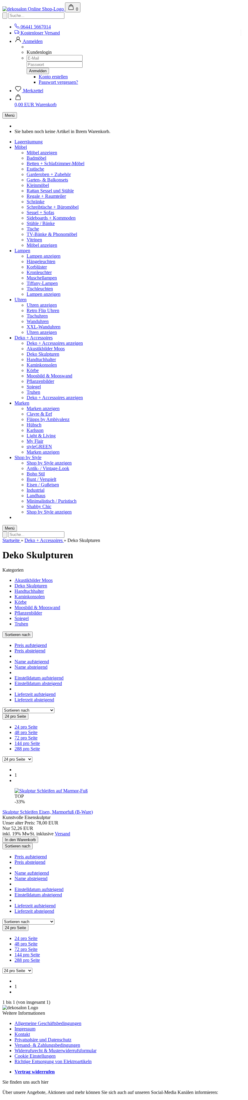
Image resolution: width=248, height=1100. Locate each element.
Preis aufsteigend (31, 645)
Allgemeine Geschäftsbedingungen (48, 1023)
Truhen (33, 392)
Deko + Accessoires (34, 337)
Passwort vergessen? (58, 82)
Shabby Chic (39, 506)
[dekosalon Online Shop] (33, 8)
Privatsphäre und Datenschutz (43, 1039)
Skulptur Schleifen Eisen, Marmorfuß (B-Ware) (47, 811)
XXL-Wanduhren (43, 326)
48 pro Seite (26, 732)
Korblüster (37, 266)
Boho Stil (36, 473)
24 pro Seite (26, 727)
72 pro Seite (26, 737)
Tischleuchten (40, 288)
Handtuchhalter (41, 359)
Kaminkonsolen (42, 364)
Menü (10, 115)
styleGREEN (39, 446)
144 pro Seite (27, 743)
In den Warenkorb (20, 839)
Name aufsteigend (32, 661)
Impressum (25, 1028)
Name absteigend (31, 667)
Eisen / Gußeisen (43, 484)
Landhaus (36, 495)
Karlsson (35, 430)
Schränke (35, 201)
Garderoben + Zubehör (49, 174)
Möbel (21, 147)
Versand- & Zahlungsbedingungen (47, 1045)
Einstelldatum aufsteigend (39, 678)
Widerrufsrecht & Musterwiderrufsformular (55, 1050)
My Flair (35, 441)
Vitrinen (34, 239)
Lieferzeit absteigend (34, 699)
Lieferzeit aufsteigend (35, 694)
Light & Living (41, 435)
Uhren (21, 299)
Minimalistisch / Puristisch (52, 501)
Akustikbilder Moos (46, 348)
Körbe (33, 370)
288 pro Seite (27, 748)
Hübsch (34, 424)
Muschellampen (42, 277)
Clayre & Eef (39, 413)
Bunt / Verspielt (41, 479)
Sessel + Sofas (40, 212)
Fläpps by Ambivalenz (48, 419)
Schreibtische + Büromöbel (53, 207)
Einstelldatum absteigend (38, 683)
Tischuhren (37, 315)
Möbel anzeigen (42, 152)
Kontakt (22, 1034)
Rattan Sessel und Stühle (50, 190)
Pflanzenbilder (40, 381)
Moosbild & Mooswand (49, 375)
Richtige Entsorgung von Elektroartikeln (53, 1061)
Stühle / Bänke (41, 223)
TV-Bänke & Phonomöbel (52, 234)
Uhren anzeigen (42, 305)
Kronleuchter (39, 272)
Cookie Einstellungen (35, 1056)
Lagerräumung (29, 141)
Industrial (35, 490)
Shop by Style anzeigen (49, 462)
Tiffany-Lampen (42, 283)
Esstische (35, 168)
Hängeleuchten (41, 261)
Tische (33, 228)
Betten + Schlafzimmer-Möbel (55, 163)
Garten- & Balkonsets (47, 179)
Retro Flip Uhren (43, 310)
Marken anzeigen (43, 408)
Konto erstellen (53, 76)
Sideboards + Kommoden (51, 217)
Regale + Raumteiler (46, 196)
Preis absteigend (30, 650)
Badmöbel (36, 158)
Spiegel (34, 386)
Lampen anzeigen (43, 256)
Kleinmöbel (38, 185)
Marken (22, 403)
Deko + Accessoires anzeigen (55, 343)
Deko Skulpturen (43, 354)
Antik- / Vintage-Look (48, 468)
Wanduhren (38, 321)
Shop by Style (28, 457)
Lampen (22, 250)
